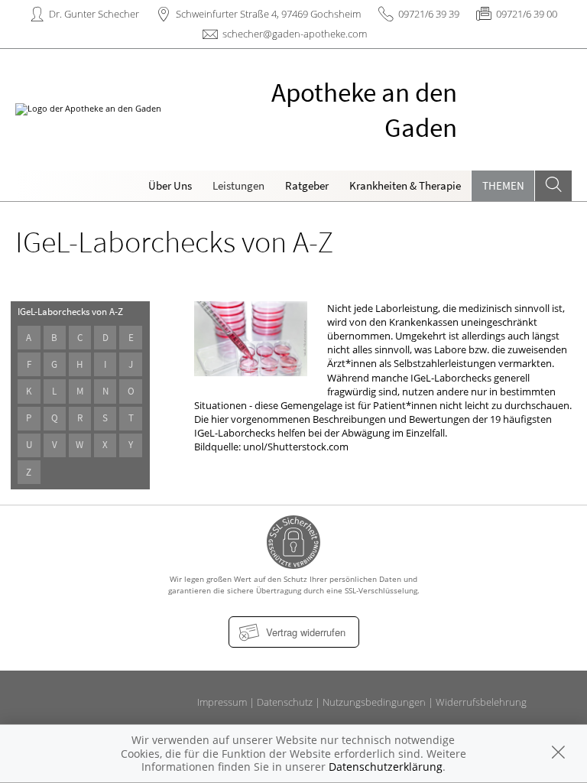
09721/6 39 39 (428, 14)
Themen (503, 185)
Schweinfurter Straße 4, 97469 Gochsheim (268, 14)
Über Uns (170, 185)
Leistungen (238, 185)
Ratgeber (307, 185)
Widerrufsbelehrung (481, 702)
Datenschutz (285, 702)
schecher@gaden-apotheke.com (294, 34)
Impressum (222, 702)
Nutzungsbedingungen (374, 702)
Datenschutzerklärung (386, 766)
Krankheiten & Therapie (405, 185)
